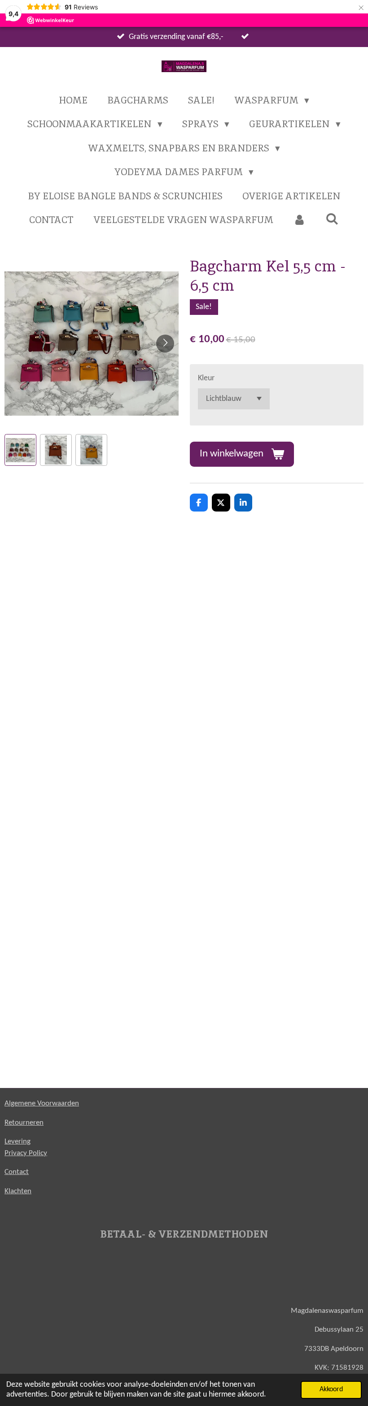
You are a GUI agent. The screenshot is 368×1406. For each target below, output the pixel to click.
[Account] (299, 220)
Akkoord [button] (331, 1389)
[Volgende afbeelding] (165, 344)
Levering (17, 1141)
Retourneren (24, 1123)
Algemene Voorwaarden (41, 1103)
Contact (16, 1172)
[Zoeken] (332, 219)
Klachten (17, 1191)
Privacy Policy (25, 1153)
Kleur (206, 378)
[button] (20, 450)
